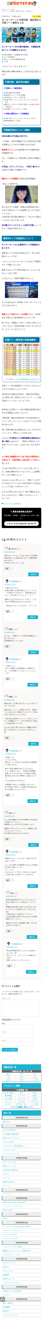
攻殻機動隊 (6, 1308)
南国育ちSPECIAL (9, 1182)
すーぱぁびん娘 (8, 1142)
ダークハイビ (7, 1194)
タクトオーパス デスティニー (13, 1231)
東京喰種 (8, 1096)
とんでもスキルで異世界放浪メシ (14, 1146)
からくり (21, 1099)
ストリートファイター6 (11, 1154)
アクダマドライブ (9, 1263)
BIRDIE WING (7, 1211)
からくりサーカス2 (9, 1162)
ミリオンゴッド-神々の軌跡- (12, 1247)
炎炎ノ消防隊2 (8, 1304)
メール (4, 1032)
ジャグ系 (34, 1105)
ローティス (6, 1178)
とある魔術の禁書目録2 (11, 1134)
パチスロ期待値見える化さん (25, 380)
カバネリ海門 (8, 1093)
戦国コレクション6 (9, 1166)
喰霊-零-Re (6, 1122)
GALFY (5, 1219)
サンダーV (6, 1295)
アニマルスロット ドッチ (11, 1255)
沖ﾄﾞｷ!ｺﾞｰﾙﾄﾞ (21, 1105)
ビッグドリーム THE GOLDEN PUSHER (17, 1227)
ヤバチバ (6, 1174)
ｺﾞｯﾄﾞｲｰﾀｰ (21, 1096)
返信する (33, 575)
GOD (35, 1099)
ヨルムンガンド (8, 1271)
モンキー (8, 1105)
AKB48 (12, 480)
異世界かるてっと (9, 1279)
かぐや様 (8, 1099)
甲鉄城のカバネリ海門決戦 (12, 1291)
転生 (34, 1093)
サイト (4, 1041)
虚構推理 (6, 1275)
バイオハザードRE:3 (10, 1235)
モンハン (8, 1102)
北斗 (21, 1093)
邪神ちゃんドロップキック (12, 1138)
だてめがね (13, 582)
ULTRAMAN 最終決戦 (10, 1170)
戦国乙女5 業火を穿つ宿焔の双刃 (14, 1203)
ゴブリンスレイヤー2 (10, 1315)
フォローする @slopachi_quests (20, 524)
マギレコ (34, 1102)
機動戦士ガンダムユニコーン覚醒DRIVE (16, 1251)
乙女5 (34, 1096)
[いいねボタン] (7, 569)
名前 (3, 1024)
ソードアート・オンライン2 (12, 1207)
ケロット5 (6, 1186)
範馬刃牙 (6, 1311)
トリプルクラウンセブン (11, 1283)
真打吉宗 (6, 1267)
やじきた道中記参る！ (10, 1130)
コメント (6, 999)
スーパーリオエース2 (10, 1239)
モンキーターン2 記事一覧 (14, 504)
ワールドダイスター (10, 1150)
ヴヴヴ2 (21, 1102)
